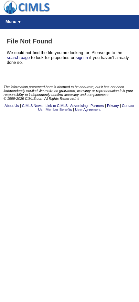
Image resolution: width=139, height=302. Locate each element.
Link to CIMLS (57, 106)
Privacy (113, 106)
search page (18, 57)
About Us (12, 106)
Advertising (79, 106)
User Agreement (88, 109)
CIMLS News (32, 106)
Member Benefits (59, 109)
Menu (10, 21)
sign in (82, 57)
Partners (97, 106)
